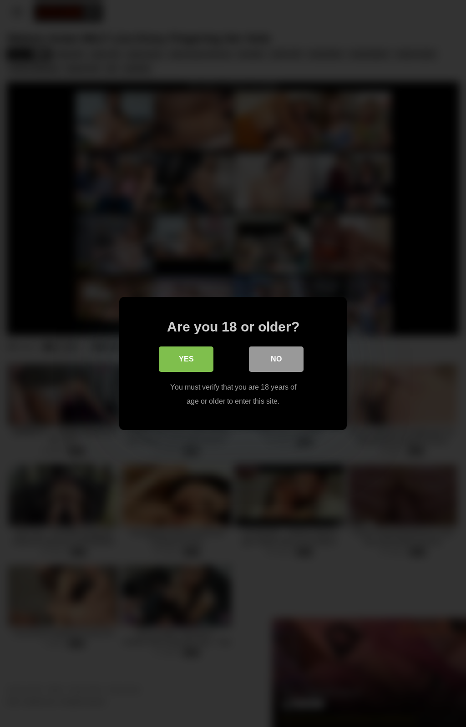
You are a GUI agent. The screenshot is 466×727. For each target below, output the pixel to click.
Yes (186, 359)
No (276, 359)
